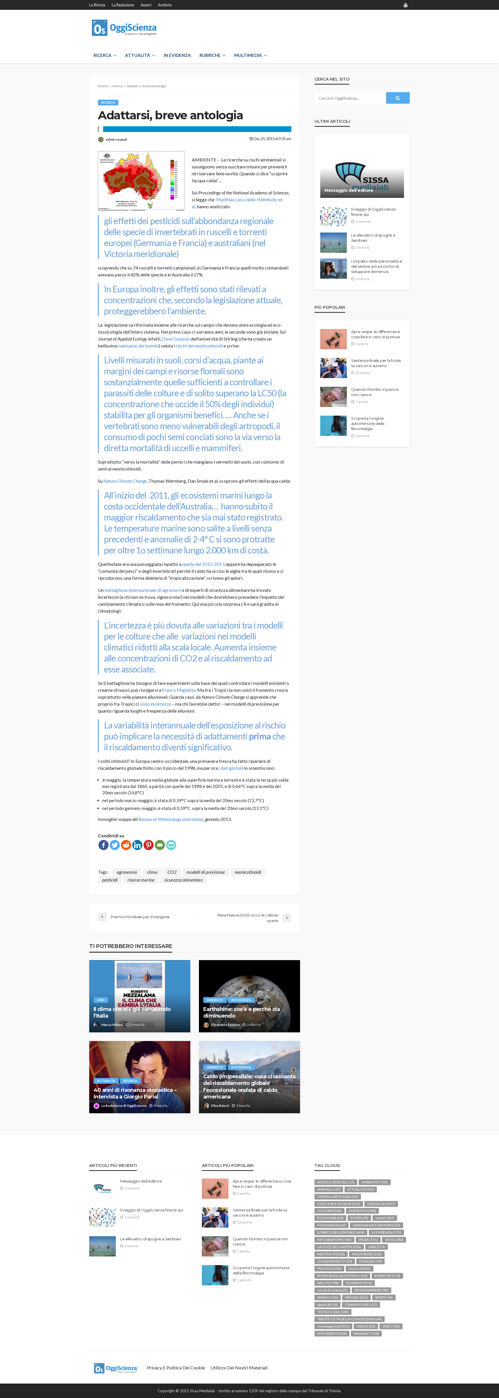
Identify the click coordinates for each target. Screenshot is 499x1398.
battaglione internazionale (131, 590)
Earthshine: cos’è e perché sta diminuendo (241, 1012)
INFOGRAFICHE (334, 1239)
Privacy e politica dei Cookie (176, 1367)
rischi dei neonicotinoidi (199, 345)
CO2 (171, 872)
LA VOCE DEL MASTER (339, 1247)
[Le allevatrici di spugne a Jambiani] (333, 243)
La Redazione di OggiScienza (123, 1105)
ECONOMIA (330, 1218)
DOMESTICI (362, 1211)
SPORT (384, 1297)
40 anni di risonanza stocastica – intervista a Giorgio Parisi (135, 1093)
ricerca (108, 102)
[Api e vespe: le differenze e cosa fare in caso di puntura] (333, 339)
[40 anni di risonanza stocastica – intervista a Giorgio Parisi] (139, 1077)
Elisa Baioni (220, 1105)
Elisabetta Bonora (225, 1025)
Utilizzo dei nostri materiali (239, 1367)
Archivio (165, 5)
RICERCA (102, 55)
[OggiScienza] (124, 28)
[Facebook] (103, 845)
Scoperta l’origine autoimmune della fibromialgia (367, 423)
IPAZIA (368, 1239)
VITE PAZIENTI (332, 1333)
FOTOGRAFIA (331, 1225)
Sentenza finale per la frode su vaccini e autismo (376, 363)
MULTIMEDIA (248, 55)
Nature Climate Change (125, 481)
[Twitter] (115, 845)
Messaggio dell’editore (349, 190)
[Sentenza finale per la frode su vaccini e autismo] (333, 368)
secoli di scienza (332, 1290)
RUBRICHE (210, 55)
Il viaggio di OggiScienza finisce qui (373, 212)
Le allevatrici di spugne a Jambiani (373, 238)
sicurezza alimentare (183, 879)
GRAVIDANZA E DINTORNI (376, 1225)
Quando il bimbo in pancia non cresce (375, 392)
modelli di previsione (206, 872)
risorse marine (141, 879)
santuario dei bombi (139, 345)
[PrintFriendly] (171, 845)
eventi (384, 1218)
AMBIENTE (215, 1000)
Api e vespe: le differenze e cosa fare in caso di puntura (375, 334)
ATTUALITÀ (137, 55)
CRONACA (381, 1204)
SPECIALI (356, 1297)
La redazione (123, 5)
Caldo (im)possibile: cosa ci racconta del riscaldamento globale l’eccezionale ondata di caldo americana (249, 1086)
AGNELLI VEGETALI (335, 1182)
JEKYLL (394, 1239)
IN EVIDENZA (177, 55)
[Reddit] (126, 845)
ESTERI (359, 1218)
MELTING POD (331, 1254)
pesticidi (110, 879)
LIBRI (101, 1000)
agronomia (127, 872)
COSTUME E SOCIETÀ (338, 1204)
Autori (146, 5)
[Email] (160, 845)
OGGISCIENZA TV (334, 1261)
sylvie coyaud (116, 139)
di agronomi (169, 590)
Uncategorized (333, 1326)
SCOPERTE (359, 1283)
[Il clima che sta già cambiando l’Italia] (139, 996)
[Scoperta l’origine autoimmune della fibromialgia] (333, 426)
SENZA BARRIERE (371, 1290)
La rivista (97, 5)
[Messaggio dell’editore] (362, 170)
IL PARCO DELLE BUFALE (340, 1232)
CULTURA (329, 1211)
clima (152, 872)
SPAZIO (327, 1297)
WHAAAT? (366, 1333)
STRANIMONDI (361, 1304)
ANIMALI (328, 1189)
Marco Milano (112, 1025)
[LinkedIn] (137, 845)
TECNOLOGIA (333, 1312)
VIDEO (391, 1326)
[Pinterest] (149, 845)
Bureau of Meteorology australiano (171, 819)
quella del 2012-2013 (203, 564)
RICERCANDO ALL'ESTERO (342, 1276)
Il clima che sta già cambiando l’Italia (132, 1012)
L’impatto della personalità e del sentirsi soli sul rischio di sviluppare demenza (376, 266)
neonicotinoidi (248, 872)
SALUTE (328, 1283)
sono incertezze (155, 704)
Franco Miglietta (178, 690)
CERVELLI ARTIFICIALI (337, 1196)
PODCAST (370, 1261)
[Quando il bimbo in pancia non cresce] (333, 397)
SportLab (327, 1304)
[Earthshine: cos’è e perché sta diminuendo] (249, 996)
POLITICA (329, 1268)
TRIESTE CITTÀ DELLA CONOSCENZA (349, 1319)
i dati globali (230, 768)
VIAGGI (366, 1326)
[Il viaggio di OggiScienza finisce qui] (333, 217)
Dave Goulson (176, 338)
